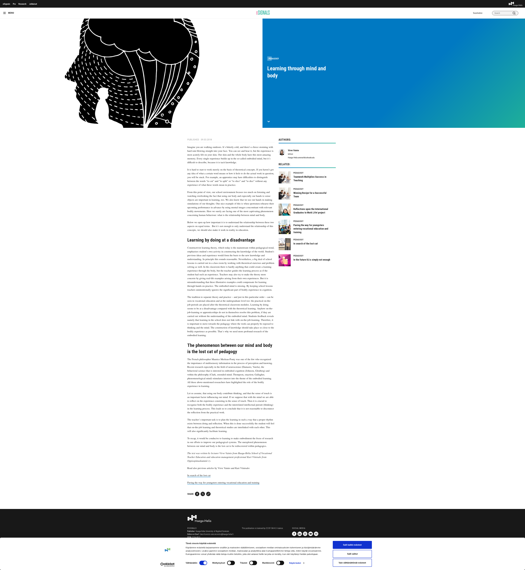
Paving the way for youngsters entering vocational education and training (223, 482)
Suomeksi (477, 13)
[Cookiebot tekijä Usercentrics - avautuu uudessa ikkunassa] (168, 565)
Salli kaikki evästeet (352, 545)
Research (22, 4)
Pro (14, 4)
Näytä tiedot (295, 563)
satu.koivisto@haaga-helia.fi (222, 534)
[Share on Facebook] (197, 494)
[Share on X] (203, 494)
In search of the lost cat (199, 475)
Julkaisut (33, 4)
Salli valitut (352, 554)
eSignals (6, 4)
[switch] (231, 563)
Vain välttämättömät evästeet (352, 563)
